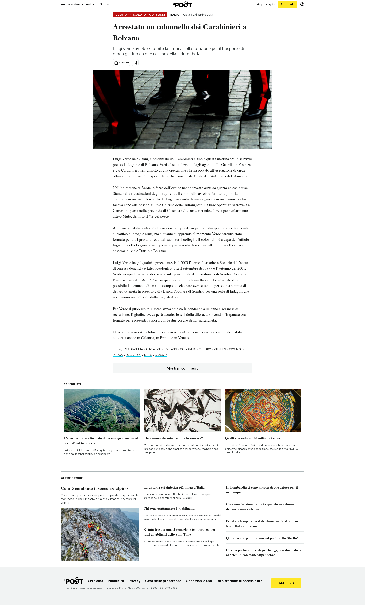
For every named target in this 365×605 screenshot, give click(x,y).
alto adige (153, 349)
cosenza (235, 349)
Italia (174, 14)
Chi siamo (95, 581)
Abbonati (287, 4)
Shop (259, 4)
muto (148, 354)
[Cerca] (101, 4)
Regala (270, 4)
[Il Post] (182, 4)
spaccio (161, 354)
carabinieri (188, 349)
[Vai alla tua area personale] (302, 4)
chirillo (220, 349)
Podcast (91, 4)
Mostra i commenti (182, 368)
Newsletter (75, 4)
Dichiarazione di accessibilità (239, 581)
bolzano (170, 349)
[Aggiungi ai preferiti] (135, 62)
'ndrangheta (134, 349)
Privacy (134, 581)
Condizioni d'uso (199, 581)
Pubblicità (116, 581)
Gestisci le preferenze (163, 581)
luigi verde (133, 354)
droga (118, 354)
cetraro (205, 349)
